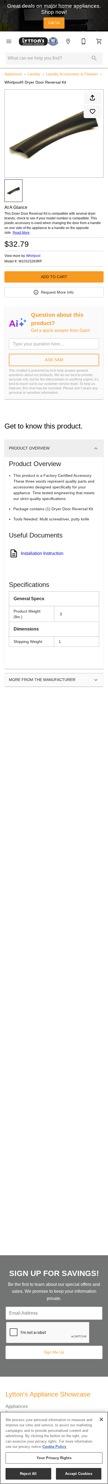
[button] (9, 41)
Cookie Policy (54, 1447)
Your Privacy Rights (54, 1458)
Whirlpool (33, 256)
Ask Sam (54, 359)
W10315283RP (30, 261)
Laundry (34, 74)
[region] (54, 1448)
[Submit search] (94, 58)
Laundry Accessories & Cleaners (72, 74)
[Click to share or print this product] (92, 98)
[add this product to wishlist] (92, 111)
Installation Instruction (42, 553)
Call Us (54, 23)
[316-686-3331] (83, 41)
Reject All (28, 1474)
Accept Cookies (78, 1474)
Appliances (13, 74)
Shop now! (54, 12)
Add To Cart (54, 277)
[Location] (68, 41)
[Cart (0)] (99, 41)
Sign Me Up (54, 1352)
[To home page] (38, 41)
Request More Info (57, 292)
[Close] (101, 1419)
